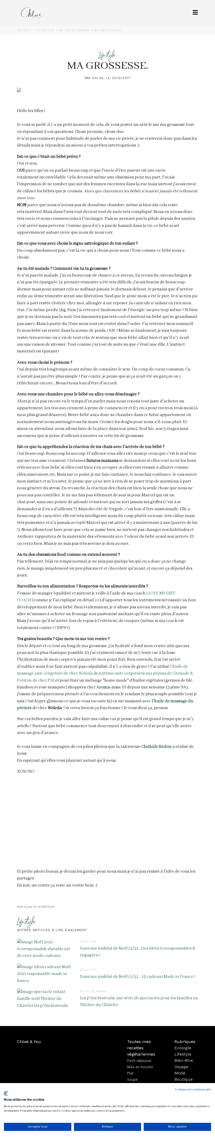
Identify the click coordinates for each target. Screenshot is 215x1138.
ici (97, 600)
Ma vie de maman (75, 30)
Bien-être (183, 1060)
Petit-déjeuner (139, 1061)
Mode (179, 1072)
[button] (195, 12)
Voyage (181, 1066)
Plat (130, 1073)
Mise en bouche (140, 1067)
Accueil (25, 30)
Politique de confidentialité (193, 1089)
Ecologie (182, 1047)
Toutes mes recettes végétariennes (141, 1048)
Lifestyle (46, 30)
